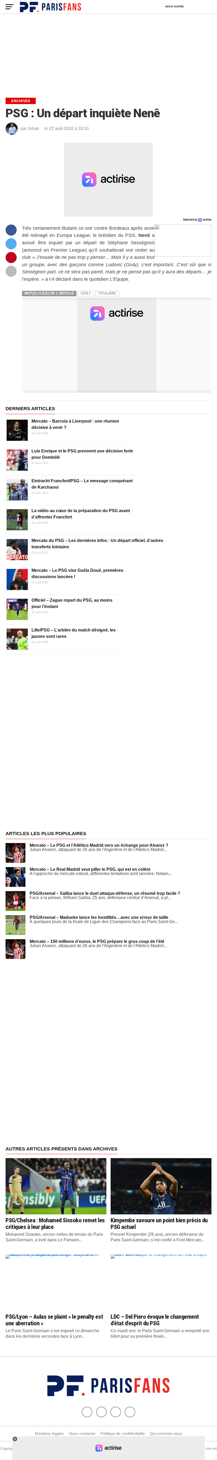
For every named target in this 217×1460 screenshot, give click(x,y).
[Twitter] (101, 1412)
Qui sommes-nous (166, 1433)
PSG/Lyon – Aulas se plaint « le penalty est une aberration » (54, 1320)
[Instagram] (130, 1412)
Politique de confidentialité (123, 1433)
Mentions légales (49, 1433)
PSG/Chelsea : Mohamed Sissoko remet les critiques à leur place (55, 1223)
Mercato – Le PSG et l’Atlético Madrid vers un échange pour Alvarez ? (99, 845)
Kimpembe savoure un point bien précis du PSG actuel (159, 1223)
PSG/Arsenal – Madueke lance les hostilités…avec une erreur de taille (99, 917)
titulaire (107, 293)
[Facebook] (87, 1412)
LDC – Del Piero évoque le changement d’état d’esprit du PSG (155, 1320)
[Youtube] (115, 1412)
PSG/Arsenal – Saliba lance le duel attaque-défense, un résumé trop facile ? (105, 893)
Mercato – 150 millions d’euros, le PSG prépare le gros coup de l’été (97, 941)
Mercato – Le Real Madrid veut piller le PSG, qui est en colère (90, 869)
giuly (86, 293)
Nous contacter (82, 1433)
